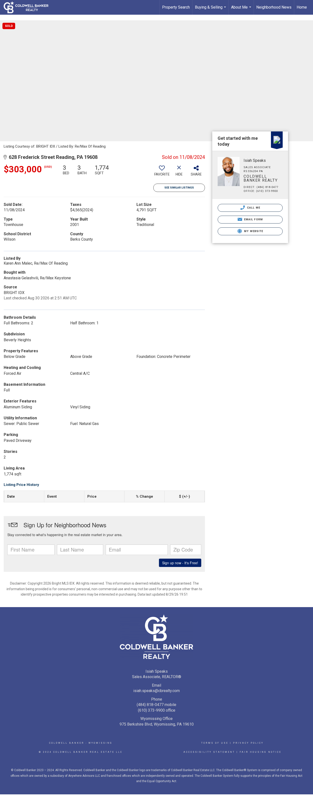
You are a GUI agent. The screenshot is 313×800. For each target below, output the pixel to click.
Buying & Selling (211, 10)
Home (302, 7)
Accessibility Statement (209, 752)
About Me (241, 10)
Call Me (253, 207)
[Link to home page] (28, 7)
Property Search (176, 7)
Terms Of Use (214, 743)
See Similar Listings (179, 187)
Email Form (253, 219)
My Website (253, 231)
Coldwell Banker (66, 743)
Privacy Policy (248, 743)
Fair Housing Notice (260, 752)
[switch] (161, 172)
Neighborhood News (273, 7)
